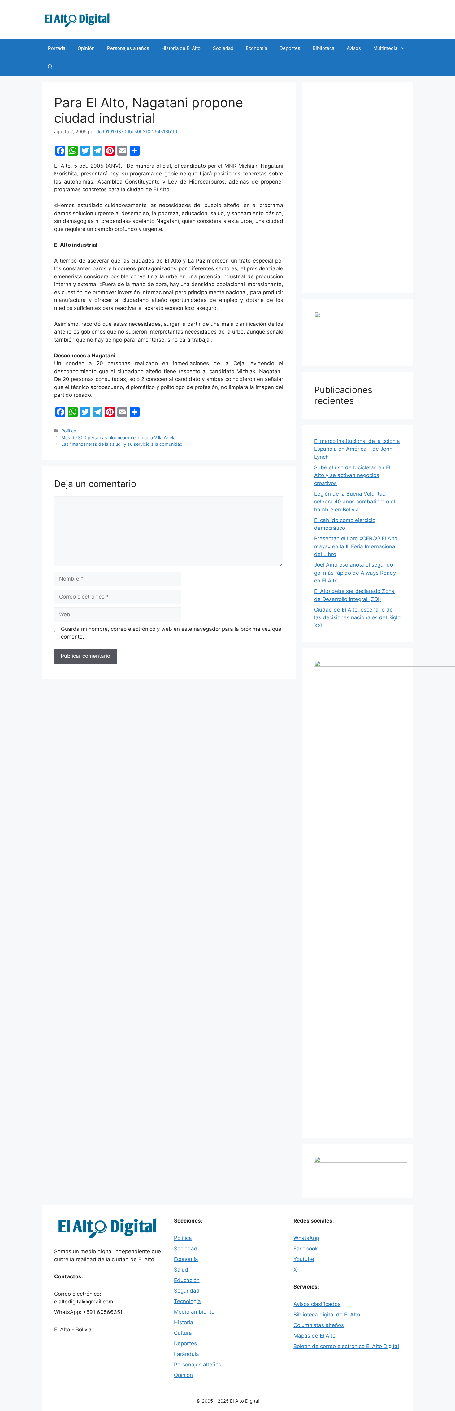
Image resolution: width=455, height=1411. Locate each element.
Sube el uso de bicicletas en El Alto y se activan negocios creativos (352, 475)
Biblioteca (323, 48)
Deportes (290, 48)
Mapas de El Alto (314, 1336)
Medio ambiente (194, 1312)
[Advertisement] (357, 188)
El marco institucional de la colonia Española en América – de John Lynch (357, 449)
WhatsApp (306, 1238)
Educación (187, 1280)
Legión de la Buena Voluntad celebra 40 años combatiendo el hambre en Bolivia (354, 502)
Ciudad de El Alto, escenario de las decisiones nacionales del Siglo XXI (357, 618)
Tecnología (187, 1301)
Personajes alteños (128, 48)
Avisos (354, 48)
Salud (181, 1270)
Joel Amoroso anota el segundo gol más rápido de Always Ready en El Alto (355, 573)
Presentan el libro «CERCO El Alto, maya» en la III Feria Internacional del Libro (356, 546)
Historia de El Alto (181, 48)
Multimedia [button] (385, 48)
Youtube (303, 1259)
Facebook (305, 1248)
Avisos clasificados (316, 1304)
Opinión (86, 48)
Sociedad (223, 48)
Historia (183, 1322)
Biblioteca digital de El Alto (326, 1314)
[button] (50, 67)
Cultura (183, 1333)
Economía (256, 48)
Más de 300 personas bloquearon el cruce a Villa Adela (118, 437)
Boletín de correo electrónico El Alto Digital (346, 1346)
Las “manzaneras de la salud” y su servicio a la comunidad (122, 444)
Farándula (186, 1354)
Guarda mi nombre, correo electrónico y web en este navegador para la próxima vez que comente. (171, 633)
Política (68, 430)
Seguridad (187, 1291)
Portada (56, 48)
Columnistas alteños (318, 1325)
